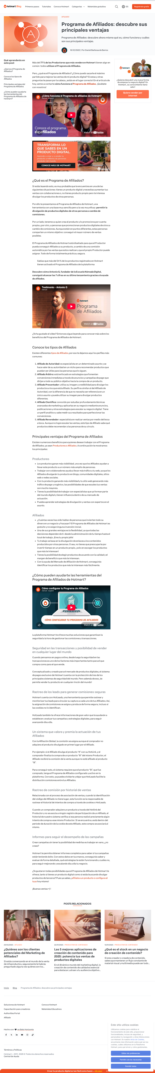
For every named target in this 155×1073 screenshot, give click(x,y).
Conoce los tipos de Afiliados (13, 77)
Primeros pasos (32, 6)
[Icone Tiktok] (33, 1035)
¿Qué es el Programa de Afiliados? (14, 70)
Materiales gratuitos (97, 6)
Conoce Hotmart (61, 6)
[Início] (12, 5)
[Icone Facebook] (6, 1035)
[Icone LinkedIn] (17, 1035)
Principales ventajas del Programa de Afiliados (14, 85)
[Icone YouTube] (22, 1035)
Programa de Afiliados (84, 84)
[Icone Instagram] (27, 1035)
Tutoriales (46, 6)
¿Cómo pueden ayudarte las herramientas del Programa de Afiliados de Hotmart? (15, 95)
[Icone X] (11, 1035)
